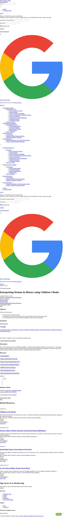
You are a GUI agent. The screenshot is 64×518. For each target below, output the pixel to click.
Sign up (2, 488)
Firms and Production (14, 116)
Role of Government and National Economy (20, 115)
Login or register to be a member (8, 340)
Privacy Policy (23, 516)
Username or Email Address (7, 20)
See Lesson (3, 423)
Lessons (5, 495)
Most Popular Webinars (15, 129)
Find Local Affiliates (8, 499)
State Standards (4, 323)
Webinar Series (13, 130)
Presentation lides (5, 356)
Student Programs (7, 133)
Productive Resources (45, 329)
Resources (11, 109)
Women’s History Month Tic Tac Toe (9, 358)
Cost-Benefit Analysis (5, 329)
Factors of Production (24, 329)
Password (2, 23)
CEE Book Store (7, 10)
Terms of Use (40, 516)
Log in (1, 13)
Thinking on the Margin (8, 412)
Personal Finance (13, 112)
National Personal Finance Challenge (15, 136)
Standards (7, 303)
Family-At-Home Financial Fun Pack (15, 141)
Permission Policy (32, 516)
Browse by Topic (10, 122)
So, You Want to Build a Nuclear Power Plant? (15, 468)
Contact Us (6, 507)
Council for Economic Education (13, 297)
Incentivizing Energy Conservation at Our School (16, 449)
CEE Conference (10, 132)
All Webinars (12, 124)
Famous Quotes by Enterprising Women (10, 364)
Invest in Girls (9, 134)
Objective (2, 303)
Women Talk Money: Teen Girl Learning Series (18, 140)
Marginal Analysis (34, 329)
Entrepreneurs (14, 329)
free (50, 17)
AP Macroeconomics (14, 120)
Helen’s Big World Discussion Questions (10, 373)
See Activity (3, 442)
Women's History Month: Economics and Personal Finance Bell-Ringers (23, 430)
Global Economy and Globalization (18, 117)
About (4, 9)
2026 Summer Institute (15, 126)
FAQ (4, 505)
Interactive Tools (7, 494)
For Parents (6, 498)
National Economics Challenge (14, 137)
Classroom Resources (8, 108)
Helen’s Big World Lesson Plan (8, 370)
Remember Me (5, 26)
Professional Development (9, 123)
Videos (5, 497)
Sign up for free (17, 102)
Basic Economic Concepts (15, 110)
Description (13, 303)
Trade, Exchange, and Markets (16, 113)
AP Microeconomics (14, 119)
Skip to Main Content (5, 0)
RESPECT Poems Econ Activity (8, 367)
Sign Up (2, 105)
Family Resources (7, 139)
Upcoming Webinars (14, 127)
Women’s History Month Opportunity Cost (10, 361)
